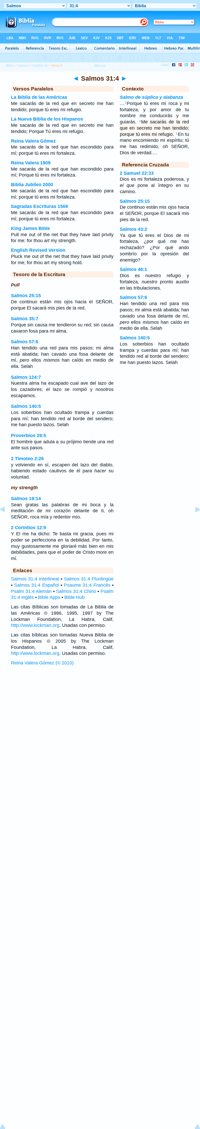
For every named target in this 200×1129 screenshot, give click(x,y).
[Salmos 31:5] (193, 521)
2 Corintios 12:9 (28, 527)
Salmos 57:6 (24, 341)
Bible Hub (74, 597)
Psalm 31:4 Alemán (31, 591)
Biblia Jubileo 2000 (32, 184)
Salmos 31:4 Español (36, 585)
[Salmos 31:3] (6, 521)
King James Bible (30, 228)
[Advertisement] (100, 708)
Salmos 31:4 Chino (76, 591)
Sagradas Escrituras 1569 (39, 206)
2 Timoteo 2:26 (27, 458)
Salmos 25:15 (26, 295)
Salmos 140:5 (26, 406)
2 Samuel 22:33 (137, 173)
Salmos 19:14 (26, 498)
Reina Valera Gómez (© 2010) (42, 662)
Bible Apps (49, 597)
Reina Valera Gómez (33, 141)
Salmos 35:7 (24, 318)
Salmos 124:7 (26, 377)
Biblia (10, 65)
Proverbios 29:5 (28, 435)
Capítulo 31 (40, 65)
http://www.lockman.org (35, 625)
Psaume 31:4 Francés (87, 585)
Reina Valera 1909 (31, 162)
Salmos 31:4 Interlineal (35, 578)
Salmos (22, 65)
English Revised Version (38, 250)
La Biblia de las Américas (39, 97)
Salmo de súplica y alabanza (151, 97)
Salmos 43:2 (133, 229)
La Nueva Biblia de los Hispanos (47, 119)
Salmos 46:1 (133, 269)
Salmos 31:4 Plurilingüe (89, 578)
